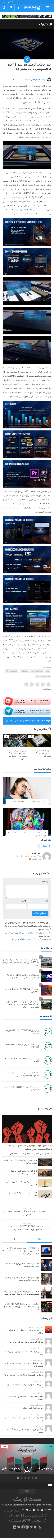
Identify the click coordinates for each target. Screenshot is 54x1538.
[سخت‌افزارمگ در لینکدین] (14, 1527)
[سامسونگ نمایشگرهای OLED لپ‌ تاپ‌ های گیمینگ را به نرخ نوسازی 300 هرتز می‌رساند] (46, 976)
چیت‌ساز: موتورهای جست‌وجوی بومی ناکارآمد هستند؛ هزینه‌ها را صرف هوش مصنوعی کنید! (22, 722)
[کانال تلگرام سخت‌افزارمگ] (31, 1527)
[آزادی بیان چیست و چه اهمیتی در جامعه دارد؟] (45, 1194)
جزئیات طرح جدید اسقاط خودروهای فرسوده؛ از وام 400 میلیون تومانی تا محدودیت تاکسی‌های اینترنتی (20, 962)
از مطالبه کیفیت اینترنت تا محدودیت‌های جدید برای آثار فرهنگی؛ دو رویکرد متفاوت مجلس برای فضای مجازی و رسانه (21, 1004)
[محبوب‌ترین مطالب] (14, 1240)
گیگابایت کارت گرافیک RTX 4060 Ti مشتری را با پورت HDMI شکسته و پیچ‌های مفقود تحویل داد (21, 1306)
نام (46, 901)
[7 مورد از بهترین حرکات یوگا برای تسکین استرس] (45, 1183)
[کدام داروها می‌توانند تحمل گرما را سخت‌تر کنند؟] (27, 790)
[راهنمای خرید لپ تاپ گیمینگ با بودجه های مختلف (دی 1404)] (27, 1459)
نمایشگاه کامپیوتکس (43, 676)
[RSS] (39, 1527)
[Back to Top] (27, 1491)
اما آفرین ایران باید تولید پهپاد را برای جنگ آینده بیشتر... (25, 1431)
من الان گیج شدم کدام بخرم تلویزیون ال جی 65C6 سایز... (23, 1353)
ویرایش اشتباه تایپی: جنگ (33, 1408)
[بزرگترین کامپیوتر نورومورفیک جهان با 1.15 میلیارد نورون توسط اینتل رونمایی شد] (15, 740)
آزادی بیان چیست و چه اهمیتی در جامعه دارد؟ (21, 1194)
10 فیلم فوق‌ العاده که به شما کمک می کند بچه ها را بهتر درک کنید (27, 834)
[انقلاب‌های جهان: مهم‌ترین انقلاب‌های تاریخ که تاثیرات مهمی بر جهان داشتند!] (27, 1129)
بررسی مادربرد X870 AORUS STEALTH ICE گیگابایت (21, 1060)
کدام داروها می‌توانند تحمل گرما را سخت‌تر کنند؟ (28, 801)
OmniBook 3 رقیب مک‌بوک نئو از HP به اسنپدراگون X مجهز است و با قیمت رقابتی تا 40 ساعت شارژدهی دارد (20, 1251)
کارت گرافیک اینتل (37, 671)
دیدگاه (42, 846)
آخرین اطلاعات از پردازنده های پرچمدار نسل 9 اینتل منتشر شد (41, 753)
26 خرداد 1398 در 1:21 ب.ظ (28, 856)
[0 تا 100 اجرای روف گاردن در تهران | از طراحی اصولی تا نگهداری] (45, 1172)
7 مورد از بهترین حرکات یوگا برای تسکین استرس (21, 1183)
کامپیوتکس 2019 (11, 671)
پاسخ (39, 863)
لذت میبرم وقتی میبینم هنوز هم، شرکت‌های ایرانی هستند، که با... (24, 1365)
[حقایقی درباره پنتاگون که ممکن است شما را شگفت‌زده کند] (45, 1162)
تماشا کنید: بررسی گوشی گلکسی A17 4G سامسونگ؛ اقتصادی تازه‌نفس (23, 1074)
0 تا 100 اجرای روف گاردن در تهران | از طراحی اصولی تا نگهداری (22, 1173)
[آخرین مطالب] (39, 1240)
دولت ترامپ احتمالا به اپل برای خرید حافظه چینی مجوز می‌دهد (22, 1265)
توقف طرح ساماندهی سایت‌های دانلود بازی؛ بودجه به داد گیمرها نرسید (22, 1279)
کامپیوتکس (24, 671)
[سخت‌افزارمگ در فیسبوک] (23, 1527)
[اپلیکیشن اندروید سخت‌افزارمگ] (35, 1527)
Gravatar (26, 939)
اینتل (48, 671)
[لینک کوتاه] (14, 79)
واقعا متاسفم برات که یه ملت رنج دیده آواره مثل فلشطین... (25, 1398)
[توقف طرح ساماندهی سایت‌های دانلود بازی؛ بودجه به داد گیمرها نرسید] (46, 1279)
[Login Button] (4, 7)
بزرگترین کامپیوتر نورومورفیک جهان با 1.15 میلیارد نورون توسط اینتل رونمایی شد (17, 755)
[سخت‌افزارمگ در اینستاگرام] (27, 1527)
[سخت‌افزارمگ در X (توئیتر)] (18, 1527)
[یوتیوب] (27, 701)
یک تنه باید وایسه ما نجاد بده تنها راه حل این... (25, 1342)
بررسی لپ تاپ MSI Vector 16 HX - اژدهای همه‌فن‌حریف (22, 1088)
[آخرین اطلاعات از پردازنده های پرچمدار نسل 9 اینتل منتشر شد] (39, 740)
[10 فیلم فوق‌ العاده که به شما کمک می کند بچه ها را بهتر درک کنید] (27, 822)
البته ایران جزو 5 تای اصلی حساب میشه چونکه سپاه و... (23, 1419)
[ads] (27, 16)
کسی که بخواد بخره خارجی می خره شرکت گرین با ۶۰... (24, 1386)
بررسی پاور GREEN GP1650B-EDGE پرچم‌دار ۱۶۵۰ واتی (21, 990)
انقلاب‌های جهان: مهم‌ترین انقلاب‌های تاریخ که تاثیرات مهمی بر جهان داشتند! (30, 1147)
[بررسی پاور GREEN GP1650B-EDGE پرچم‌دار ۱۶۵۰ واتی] (46, 990)
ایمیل (23, 901)
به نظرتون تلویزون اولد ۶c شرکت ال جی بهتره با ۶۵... (22, 1375)
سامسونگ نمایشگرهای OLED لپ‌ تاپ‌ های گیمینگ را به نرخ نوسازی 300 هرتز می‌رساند (22, 976)
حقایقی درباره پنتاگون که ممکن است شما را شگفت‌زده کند (20, 1162)
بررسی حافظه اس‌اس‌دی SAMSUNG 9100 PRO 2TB (22, 1046)
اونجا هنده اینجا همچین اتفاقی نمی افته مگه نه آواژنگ (25, 1332)
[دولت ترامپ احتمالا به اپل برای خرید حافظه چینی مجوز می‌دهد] (46, 1265)
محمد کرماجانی (36, 79)
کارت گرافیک (45, 24)
